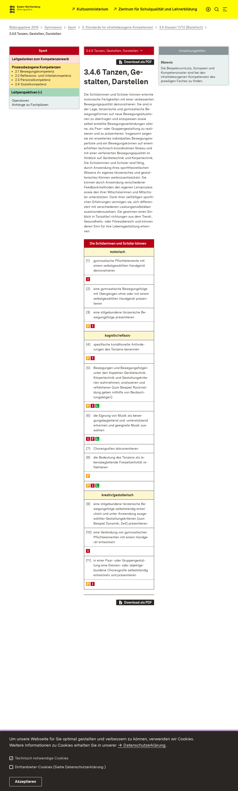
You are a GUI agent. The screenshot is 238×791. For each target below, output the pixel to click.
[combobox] (208, 9)
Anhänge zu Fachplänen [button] (30, 104)
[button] (26, 92)
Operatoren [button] (20, 100)
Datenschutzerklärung (144, 745)
